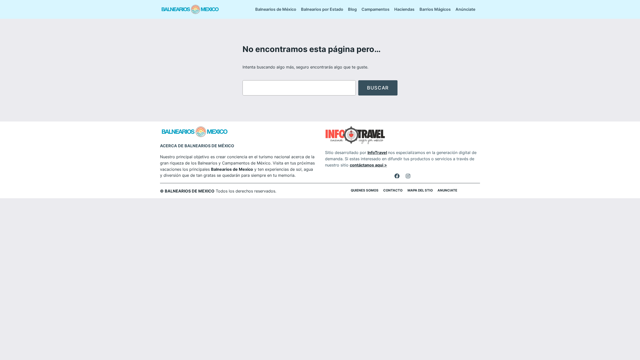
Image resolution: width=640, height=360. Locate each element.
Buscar (378, 88)
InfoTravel (377, 152)
